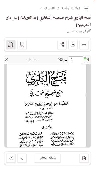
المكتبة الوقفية (70, 8)
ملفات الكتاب (47, 158)
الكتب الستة (47, 8)
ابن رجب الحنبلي (76, 31)
